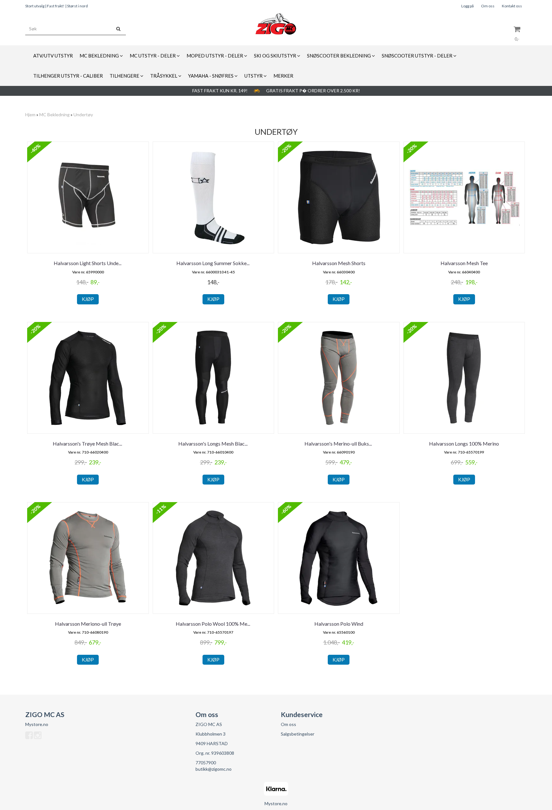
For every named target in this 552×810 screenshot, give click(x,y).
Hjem (30, 114)
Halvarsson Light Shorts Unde (88, 263)
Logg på (467, 6)
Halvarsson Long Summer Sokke (213, 263)
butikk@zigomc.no (213, 769)
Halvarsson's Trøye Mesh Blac (88, 443)
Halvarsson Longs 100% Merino (464, 443)
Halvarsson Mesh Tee (464, 263)
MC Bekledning (54, 114)
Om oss (487, 6)
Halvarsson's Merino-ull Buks (338, 443)
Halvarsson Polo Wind (338, 624)
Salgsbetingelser (297, 734)
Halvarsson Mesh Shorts (338, 263)
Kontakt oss (512, 6)
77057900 (205, 762)
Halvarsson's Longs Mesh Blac (213, 443)
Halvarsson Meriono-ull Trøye (88, 624)
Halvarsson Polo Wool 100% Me (213, 624)
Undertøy (83, 114)
